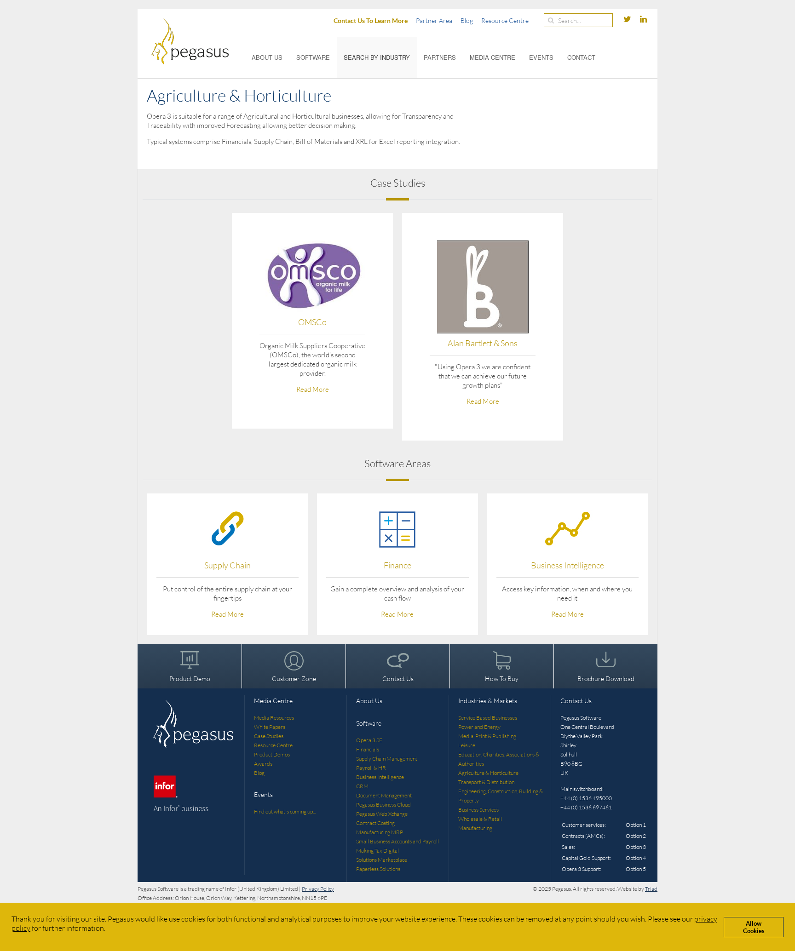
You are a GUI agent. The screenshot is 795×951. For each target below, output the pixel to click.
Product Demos (272, 754)
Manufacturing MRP (379, 832)
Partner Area (434, 20)
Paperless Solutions (378, 868)
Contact (581, 57)
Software (313, 57)
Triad (651, 888)
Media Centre (492, 57)
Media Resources (274, 717)
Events (541, 57)
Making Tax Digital (377, 850)
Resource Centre (505, 20)
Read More (312, 389)
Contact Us (398, 678)
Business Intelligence (567, 565)
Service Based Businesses (487, 717)
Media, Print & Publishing (487, 736)
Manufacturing (475, 828)
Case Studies (268, 736)
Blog (467, 20)
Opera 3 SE (369, 740)
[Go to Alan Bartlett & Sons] (483, 287)
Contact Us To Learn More (371, 20)
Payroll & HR (371, 767)
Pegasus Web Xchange (382, 813)
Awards (263, 763)
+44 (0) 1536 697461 (586, 807)
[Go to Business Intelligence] (567, 528)
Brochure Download (605, 678)
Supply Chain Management (386, 758)
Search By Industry (377, 57)
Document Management (384, 795)
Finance (397, 565)
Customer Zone (294, 678)
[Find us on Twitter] (628, 19)
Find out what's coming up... (285, 811)
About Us (267, 57)
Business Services (478, 809)
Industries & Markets (487, 701)
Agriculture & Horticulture (488, 772)
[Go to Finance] (397, 528)
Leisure (466, 745)
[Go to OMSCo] (312, 276)
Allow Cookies (754, 927)
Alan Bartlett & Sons (483, 343)
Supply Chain (227, 565)
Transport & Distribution (486, 782)
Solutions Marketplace (381, 859)
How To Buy (501, 678)
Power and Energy (479, 726)
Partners (440, 57)
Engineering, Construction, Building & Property (500, 796)
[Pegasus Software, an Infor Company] (183, 41)
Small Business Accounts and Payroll (397, 841)
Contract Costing (375, 822)
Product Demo (189, 678)
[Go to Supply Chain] (227, 528)
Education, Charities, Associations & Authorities (498, 759)
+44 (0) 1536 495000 (586, 798)
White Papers (269, 726)
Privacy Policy (318, 888)
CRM (362, 786)
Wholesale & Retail (480, 818)
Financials (367, 749)
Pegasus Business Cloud (383, 804)
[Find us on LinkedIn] (643, 19)
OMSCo (312, 322)
